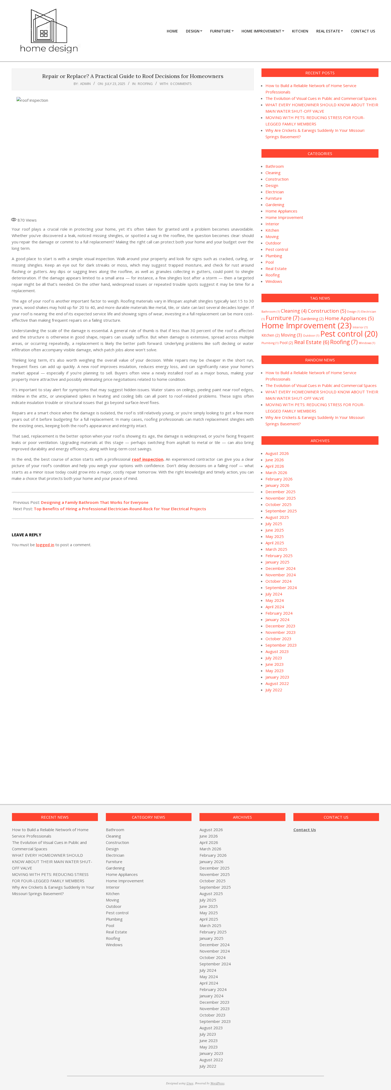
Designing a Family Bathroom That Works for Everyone (94, 502)
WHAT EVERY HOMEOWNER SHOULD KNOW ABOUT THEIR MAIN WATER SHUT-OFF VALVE (52, 861)
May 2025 (274, 536)
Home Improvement (284, 217)
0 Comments (181, 83)
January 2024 (277, 619)
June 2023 (274, 664)
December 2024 (280, 568)
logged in (45, 544)
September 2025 (281, 510)
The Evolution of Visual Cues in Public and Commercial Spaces (321, 98)
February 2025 (279, 555)
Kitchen (272, 230)
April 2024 (274, 606)
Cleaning (273, 172)
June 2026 (274, 459)
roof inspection (147, 459)
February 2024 (279, 613)
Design (271, 185)
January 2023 (277, 677)
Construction (277, 179)
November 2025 (280, 498)
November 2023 (280, 632)
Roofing (145, 83)
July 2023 (273, 657)
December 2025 (280, 491)
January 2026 (277, 485)
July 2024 (273, 594)
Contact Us (304, 829)
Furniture (273, 198)
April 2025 (274, 542)
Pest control (276, 249)
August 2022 (277, 683)
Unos (189, 1083)
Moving (272, 236)
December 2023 (280, 625)
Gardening (274, 204)
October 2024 (278, 581)
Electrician (274, 191)
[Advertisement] (306, 742)
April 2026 (274, 466)
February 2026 (279, 478)
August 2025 (277, 517)
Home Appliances (281, 211)
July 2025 (273, 523)
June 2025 (274, 530)
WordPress (217, 1083)
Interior (272, 223)
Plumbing (273, 255)
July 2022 (273, 689)
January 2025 (277, 562)
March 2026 (276, 472)
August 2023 (277, 651)
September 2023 (281, 645)
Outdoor (273, 243)
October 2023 (278, 638)
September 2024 (281, 587)
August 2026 (277, 453)
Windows (273, 281)
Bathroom (274, 166)
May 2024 (274, 600)
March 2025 (276, 549)
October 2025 (278, 504)
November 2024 (280, 574)
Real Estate (276, 268)
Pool (269, 262)
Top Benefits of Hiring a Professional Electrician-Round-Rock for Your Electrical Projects (120, 508)
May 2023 (274, 670)
